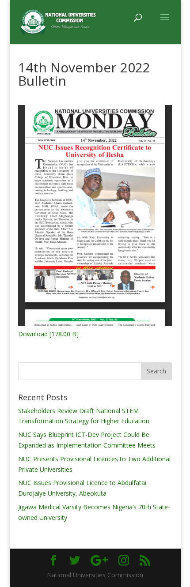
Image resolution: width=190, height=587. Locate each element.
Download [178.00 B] (48, 334)
